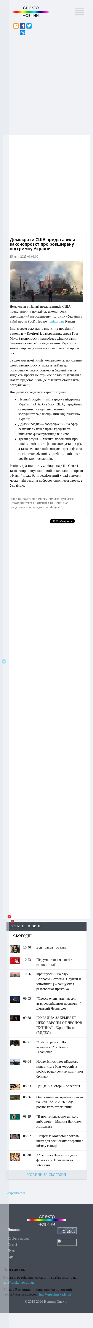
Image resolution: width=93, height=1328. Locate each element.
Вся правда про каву (51, 947)
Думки (13, 1250)
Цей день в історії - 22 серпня (58, 1086)
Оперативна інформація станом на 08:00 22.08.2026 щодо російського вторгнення (59, 1102)
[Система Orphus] (67, 1230)
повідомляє (56, 321)
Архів (12, 1257)
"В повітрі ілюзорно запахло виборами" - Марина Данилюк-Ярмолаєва (59, 1121)
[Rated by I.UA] (67, 1242)
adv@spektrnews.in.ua (18, 1282)
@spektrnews (15, 1193)
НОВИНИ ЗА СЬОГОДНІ (46, 1174)
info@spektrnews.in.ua (55, 1294)
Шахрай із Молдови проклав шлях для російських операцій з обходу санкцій (59, 1141)
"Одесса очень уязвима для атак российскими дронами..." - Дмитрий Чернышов (59, 1003)
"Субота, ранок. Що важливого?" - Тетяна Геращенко (52, 1047)
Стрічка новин (18, 1238)
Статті (12, 1244)
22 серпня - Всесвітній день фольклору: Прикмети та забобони (56, 1160)
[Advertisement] (46, 84)
